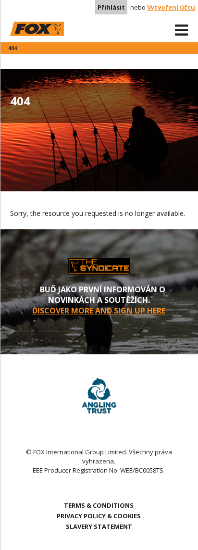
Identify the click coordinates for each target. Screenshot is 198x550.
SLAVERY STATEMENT (99, 526)
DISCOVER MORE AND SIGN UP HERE (98, 310)
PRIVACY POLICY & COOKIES (99, 516)
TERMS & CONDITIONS (99, 505)
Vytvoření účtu (171, 7)
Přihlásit (111, 7)
